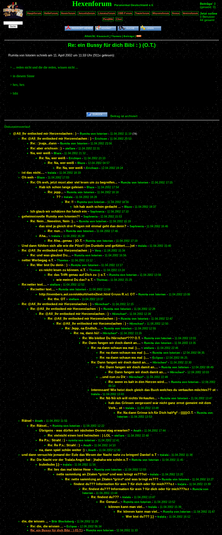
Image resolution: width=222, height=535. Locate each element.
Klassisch (103, 36)
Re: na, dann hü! (86, 333)
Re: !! (69, 202)
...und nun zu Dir (113, 377)
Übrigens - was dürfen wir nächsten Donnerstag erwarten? (84, 430)
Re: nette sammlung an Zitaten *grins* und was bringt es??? (111, 479)
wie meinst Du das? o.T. (74, 279)
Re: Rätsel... (39, 425)
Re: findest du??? (105, 497)
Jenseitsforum (86, 13)
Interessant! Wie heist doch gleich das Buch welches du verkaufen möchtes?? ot (153, 390)
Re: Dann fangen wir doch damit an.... (111, 343)
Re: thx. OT (56, 299)
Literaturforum (106, 13)
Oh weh (28, 177)
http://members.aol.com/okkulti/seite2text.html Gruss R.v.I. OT (87, 294)
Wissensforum (160, 13)
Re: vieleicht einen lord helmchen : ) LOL (79, 435)
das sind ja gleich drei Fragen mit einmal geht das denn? (82, 226)
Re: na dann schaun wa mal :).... (115, 348)
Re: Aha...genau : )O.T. (65, 240)
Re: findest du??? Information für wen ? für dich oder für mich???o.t (135, 489)
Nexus (176, 13)
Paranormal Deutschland (131, 5)
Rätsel (26, 420)
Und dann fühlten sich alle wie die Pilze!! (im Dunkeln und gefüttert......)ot (78, 245)
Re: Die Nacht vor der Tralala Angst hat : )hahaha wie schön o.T (79, 459)
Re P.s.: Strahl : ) (52, 440)
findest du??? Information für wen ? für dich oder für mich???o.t (124, 484)
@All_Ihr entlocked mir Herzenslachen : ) (44, 133)
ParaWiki (108, 19)
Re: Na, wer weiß (52, 158)
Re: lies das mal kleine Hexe (69, 469)
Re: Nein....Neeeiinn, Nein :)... (52, 221)
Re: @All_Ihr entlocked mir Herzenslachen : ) (56, 138)
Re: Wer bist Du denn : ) (48, 265)
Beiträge (129, 36)
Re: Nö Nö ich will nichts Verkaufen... (128, 398)
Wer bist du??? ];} (140, 516)
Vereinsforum (190, 13)
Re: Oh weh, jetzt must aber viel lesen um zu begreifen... (73, 182)
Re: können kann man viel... (138, 511)
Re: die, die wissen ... (46, 526)
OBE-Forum (125, 13)
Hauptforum (34, 13)
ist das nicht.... (33, 172)
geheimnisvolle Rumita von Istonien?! (51, 216)
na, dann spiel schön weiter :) (62, 450)
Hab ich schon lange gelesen (61, 187)
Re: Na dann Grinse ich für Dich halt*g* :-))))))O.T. (155, 412)
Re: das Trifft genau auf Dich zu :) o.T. (77, 274)
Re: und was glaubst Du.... (50, 255)
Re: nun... (55, 231)
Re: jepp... (55, 192)
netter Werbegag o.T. (38, 260)
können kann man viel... (126, 507)
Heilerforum (51, 13)
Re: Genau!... (110, 502)
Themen (116, 36)
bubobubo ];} (49, 464)
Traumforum (142, 13)
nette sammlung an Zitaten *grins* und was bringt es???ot (101, 474)
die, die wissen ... (35, 521)
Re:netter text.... (34, 284)
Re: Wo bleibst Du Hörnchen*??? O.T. (111, 338)
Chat (119, 19)
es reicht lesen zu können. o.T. (62, 270)
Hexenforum (68, 13)
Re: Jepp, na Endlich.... (83, 328)
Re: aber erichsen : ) (46, 148)
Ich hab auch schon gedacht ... (97, 206)
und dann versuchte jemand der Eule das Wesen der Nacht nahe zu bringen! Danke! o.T (89, 454)
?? (58, 197)
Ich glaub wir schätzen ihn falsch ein (58, 211)
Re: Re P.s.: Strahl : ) (64, 445)
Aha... (43, 236)
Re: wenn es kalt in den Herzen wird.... (138, 382)
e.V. (151, 5)
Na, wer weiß (40, 153)
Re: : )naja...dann (43, 143)
